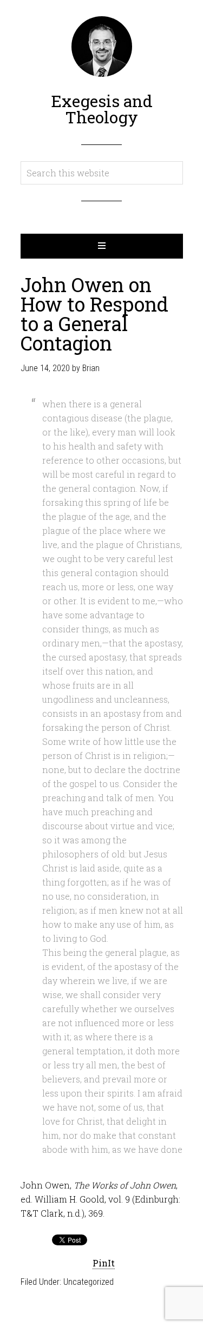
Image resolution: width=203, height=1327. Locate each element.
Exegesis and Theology (102, 109)
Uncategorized (88, 1282)
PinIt (104, 1263)
